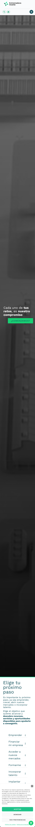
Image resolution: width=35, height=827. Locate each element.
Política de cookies (10, 824)
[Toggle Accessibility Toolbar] (31, 823)
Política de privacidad (23, 824)
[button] (32, 786)
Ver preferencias (17, 820)
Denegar (17, 814)
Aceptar (17, 809)
